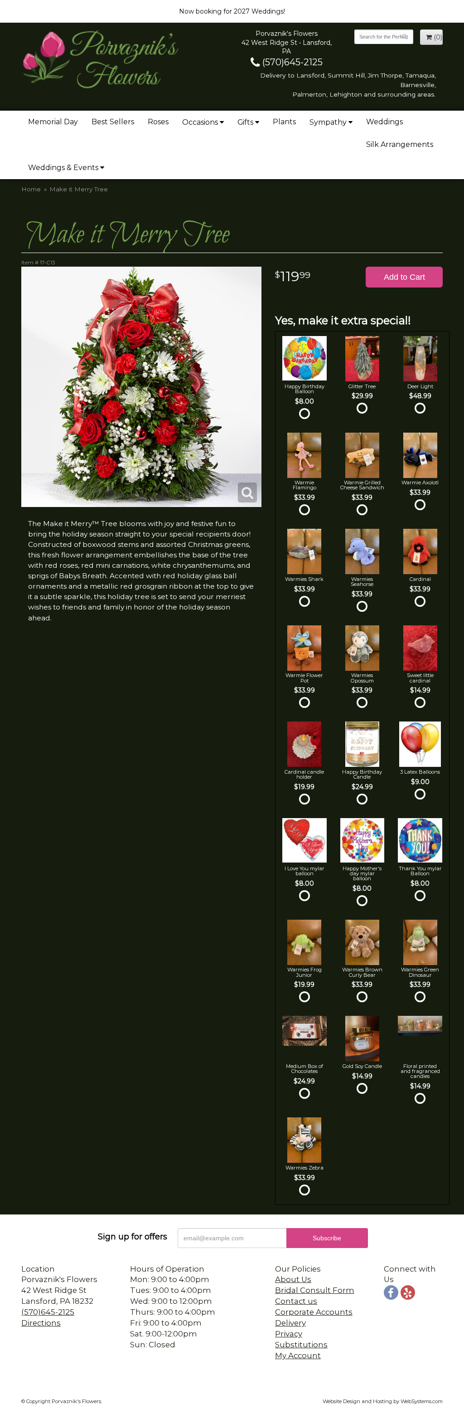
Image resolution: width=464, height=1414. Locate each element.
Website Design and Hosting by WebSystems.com (383, 1401)
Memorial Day (53, 121)
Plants (284, 121)
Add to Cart (404, 277)
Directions (41, 1322)
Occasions (200, 122)
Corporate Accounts (314, 1311)
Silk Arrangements (399, 144)
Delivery (290, 1322)
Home (31, 189)
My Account (298, 1355)
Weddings (384, 121)
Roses (158, 121)
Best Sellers (113, 121)
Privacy (288, 1333)
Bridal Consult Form (314, 1290)
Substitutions (301, 1344)
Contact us (296, 1301)
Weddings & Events (63, 167)
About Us (293, 1279)
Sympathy (328, 122)
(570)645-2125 (291, 62)
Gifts (245, 122)
